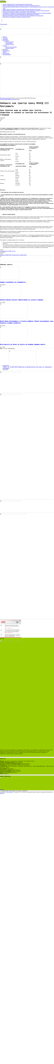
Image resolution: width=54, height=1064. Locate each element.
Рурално (5, 45)
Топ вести (5, 38)
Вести (7, 99)
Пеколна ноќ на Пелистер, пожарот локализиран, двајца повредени (19, 11)
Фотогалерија (6, 53)
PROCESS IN (10, 792)
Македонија (12, 99)
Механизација (6, 50)
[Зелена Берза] (3, 24)
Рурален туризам (10, 44)
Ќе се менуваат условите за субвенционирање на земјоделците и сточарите (21, 14)
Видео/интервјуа (7, 54)
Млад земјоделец (10, 41)
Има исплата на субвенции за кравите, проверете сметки (16, 17)
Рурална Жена (9, 43)
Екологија (5, 49)
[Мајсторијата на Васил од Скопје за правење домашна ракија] (13, 341)
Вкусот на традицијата (11, 47)
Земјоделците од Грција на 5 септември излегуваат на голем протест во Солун (21, 9)
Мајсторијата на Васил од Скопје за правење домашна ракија (22, 344)
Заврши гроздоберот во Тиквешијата (13, 282)
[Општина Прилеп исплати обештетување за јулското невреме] (10, 296)
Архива (2, 789)
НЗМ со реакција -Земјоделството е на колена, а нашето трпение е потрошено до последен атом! (26, 10)
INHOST (2, 793)
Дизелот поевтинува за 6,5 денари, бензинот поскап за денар (17, 4)
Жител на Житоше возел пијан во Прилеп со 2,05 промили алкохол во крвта (21, 5)
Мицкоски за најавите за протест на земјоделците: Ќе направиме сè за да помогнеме (23, 15)
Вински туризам (10, 48)
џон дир (13, 251)
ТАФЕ (9, 251)
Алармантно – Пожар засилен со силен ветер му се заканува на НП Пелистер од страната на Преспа (27, 13)
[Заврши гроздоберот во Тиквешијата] (9, 279)
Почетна (5, 36)
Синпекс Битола (4, 251)
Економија (5, 39)
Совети (4, 52)
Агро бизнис (6, 40)
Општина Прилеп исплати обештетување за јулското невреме (21, 300)
